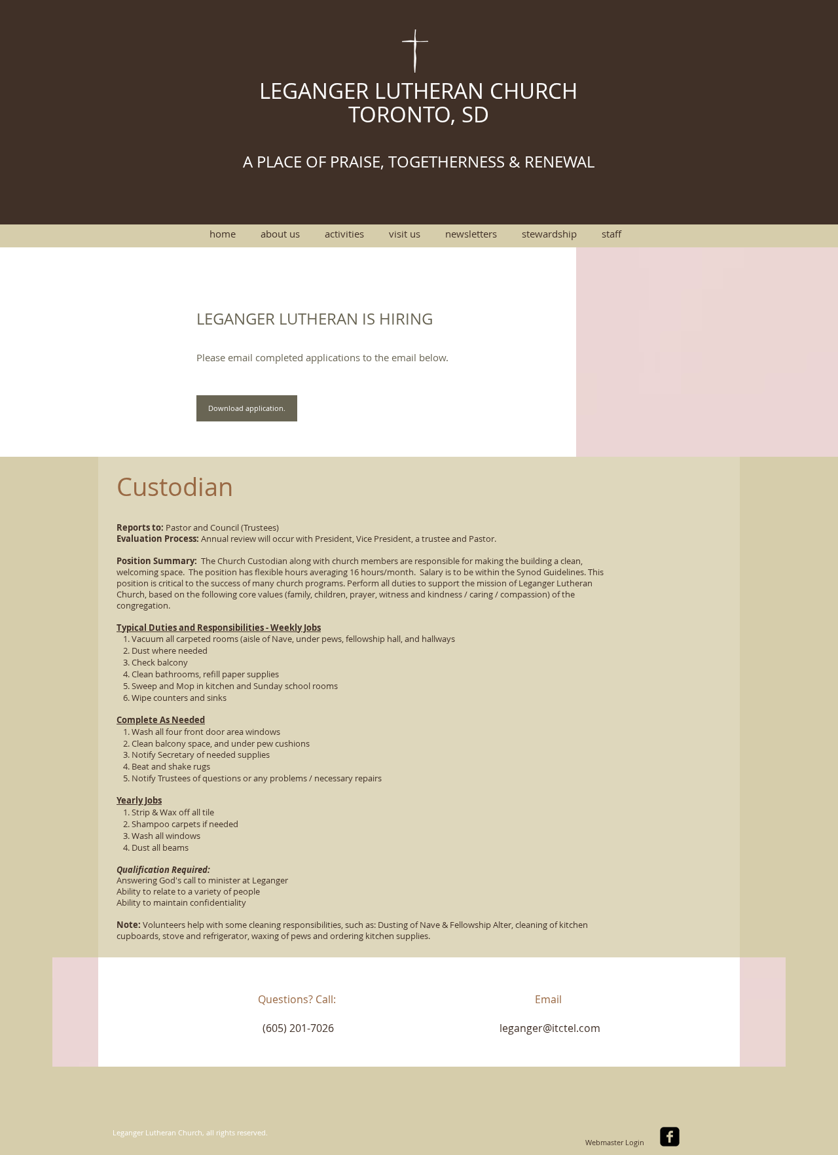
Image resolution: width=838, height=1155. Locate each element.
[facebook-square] (670, 1136)
